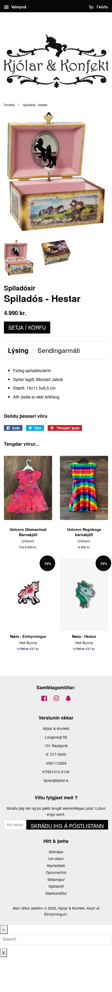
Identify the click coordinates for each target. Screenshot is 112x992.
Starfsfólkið (56, 865)
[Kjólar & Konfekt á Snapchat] (68, 699)
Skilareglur (56, 879)
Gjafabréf (56, 886)
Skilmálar (56, 851)
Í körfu (102, 6)
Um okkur (56, 858)
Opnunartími (56, 872)
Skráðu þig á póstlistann (67, 826)
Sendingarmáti (59, 350)
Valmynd (18, 6)
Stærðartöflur (56, 893)
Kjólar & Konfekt (71, 908)
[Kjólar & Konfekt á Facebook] (44, 699)
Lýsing (18, 350)
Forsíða (9, 104)
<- (4, 929)
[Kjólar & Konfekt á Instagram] (56, 699)
